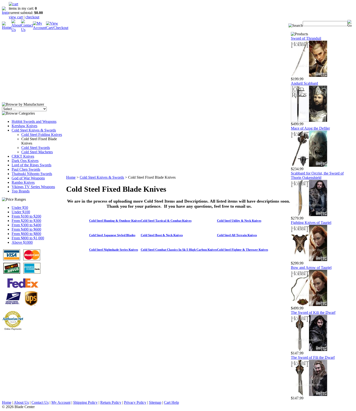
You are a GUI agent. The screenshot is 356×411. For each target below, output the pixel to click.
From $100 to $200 (26, 216)
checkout (32, 17)
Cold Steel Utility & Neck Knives (239, 220)
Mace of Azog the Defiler (310, 128)
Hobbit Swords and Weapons (34, 121)
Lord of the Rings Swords (31, 165)
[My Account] (39, 28)
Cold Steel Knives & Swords (34, 130)
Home (71, 177)
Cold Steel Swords (35, 148)
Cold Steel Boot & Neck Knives (162, 235)
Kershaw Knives (24, 126)
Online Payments (13, 329)
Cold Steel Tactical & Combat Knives (166, 220)
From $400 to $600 (26, 229)
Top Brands (21, 191)
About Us (21, 402)
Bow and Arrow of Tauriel (311, 267)
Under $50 (20, 208)
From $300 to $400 (26, 225)
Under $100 (21, 212)
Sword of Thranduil (306, 38)
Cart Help (171, 402)
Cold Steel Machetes (37, 152)
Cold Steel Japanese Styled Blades (112, 235)
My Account (60, 402)
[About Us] (16, 30)
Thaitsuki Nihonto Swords (32, 174)
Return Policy (110, 402)
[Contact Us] (27, 30)
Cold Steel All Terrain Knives (237, 235)
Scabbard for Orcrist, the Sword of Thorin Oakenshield (317, 175)
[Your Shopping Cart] (13, 4)
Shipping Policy (85, 402)
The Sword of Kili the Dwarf (313, 312)
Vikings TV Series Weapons (33, 187)
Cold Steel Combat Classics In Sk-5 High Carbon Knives (179, 249)
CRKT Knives (23, 156)
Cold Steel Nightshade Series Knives (113, 249)
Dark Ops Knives (25, 161)
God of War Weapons (28, 178)
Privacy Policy (135, 402)
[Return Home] (5, 12)
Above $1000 (22, 242)
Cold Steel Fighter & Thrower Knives (242, 249)
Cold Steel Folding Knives (41, 134)
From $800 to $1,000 (28, 238)
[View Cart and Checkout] (57, 28)
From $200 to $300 (26, 221)
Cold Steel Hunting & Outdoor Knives (115, 220)
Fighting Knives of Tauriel (311, 222)
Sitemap (155, 402)
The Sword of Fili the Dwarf (313, 357)
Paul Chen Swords (26, 169)
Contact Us (40, 402)
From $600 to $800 (26, 234)
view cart (16, 17)
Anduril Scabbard (304, 83)
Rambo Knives (23, 182)
